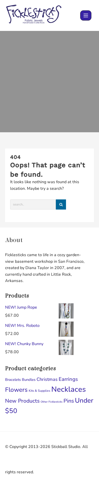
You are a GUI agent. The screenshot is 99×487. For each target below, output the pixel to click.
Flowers (16, 390)
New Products (22, 400)
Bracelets (13, 379)
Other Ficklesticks (51, 402)
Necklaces (68, 389)
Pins (68, 401)
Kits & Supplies (39, 391)
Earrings (68, 379)
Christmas (47, 379)
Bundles (29, 379)
